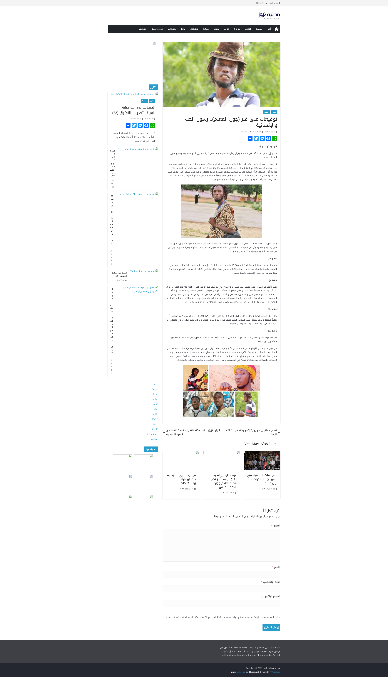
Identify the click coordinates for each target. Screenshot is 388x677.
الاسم (276, 567)
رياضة (183, 29)
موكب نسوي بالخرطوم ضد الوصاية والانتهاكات (181, 479)
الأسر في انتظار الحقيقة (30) (119, 274)
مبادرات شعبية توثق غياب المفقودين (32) (112, 163)
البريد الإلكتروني (270, 582)
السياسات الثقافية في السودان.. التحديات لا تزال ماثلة (262, 479)
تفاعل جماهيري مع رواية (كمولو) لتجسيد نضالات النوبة (251, 432)
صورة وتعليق (157, 29)
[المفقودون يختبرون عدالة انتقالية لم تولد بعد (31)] (137, 230)
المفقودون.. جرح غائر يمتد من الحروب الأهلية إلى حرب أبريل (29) (111, 322)
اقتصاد (248, 29)
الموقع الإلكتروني (270, 596)
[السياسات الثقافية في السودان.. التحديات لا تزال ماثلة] (262, 453)
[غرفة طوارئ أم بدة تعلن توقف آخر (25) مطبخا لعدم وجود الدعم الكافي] (221, 453)
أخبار (269, 29)
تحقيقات (194, 29)
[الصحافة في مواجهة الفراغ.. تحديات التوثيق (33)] (133, 94)
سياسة (259, 29)
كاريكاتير (172, 29)
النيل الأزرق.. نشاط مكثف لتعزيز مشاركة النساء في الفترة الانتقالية (193, 432)
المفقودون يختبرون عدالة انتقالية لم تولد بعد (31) (111, 221)
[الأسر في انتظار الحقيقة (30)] (143, 276)
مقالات (206, 29)
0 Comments (244, 131)
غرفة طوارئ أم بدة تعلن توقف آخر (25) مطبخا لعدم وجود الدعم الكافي (224, 481)
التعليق (275, 526)
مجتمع (216, 29)
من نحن (142, 29)
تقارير (226, 29)
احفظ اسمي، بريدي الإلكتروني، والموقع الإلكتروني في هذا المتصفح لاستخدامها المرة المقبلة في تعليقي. (223, 617)
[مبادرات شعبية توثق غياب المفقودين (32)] (138, 169)
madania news (270, 131)
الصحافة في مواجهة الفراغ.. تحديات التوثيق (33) (133, 110)
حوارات (237, 29)
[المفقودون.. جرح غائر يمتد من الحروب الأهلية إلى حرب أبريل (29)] (137, 331)
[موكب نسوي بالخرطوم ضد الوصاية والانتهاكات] (181, 453)
